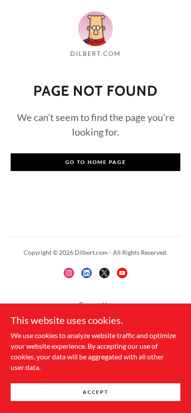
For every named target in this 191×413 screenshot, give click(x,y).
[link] (95, 28)
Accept (95, 392)
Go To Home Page (95, 162)
